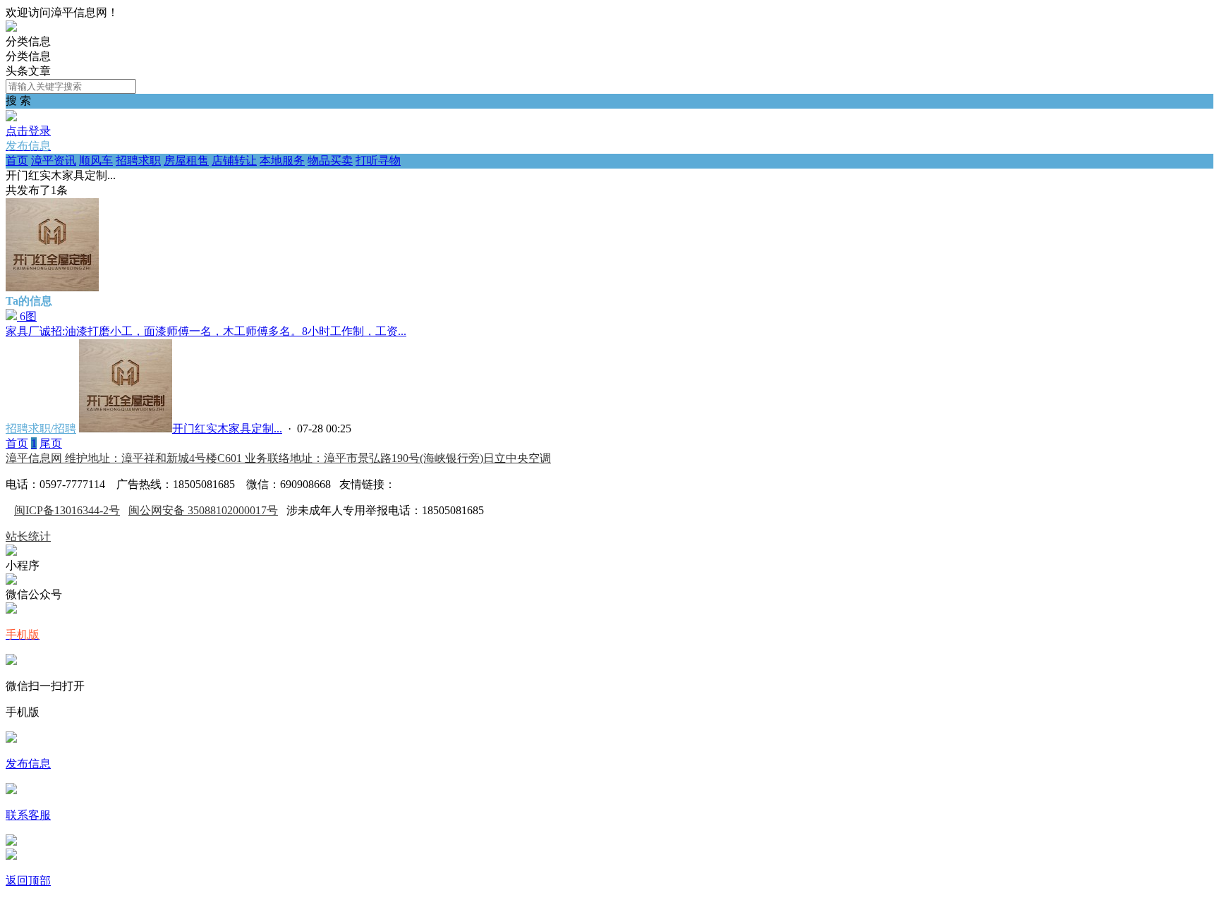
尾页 (51, 443)
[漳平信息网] (11, 28)
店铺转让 (234, 160)
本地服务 (282, 160)
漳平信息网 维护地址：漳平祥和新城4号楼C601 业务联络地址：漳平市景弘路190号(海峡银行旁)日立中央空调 (278, 458)
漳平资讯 (53, 160)
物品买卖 (330, 160)
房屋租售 (186, 160)
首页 (17, 160)
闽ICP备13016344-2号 (67, 510)
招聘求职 (138, 160)
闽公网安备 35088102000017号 (203, 510)
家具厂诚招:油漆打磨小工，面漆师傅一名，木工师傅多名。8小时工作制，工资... (206, 331)
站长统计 (28, 536)
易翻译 (413, 484)
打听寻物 (378, 160)
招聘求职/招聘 (41, 428)
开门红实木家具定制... (227, 428)
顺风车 (96, 160)
